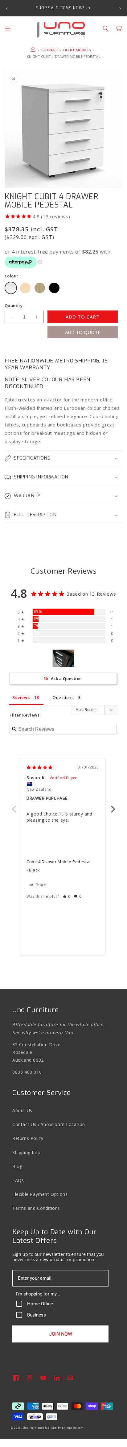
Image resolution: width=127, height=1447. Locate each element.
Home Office (40, 1304)
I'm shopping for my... (38, 1294)
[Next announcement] (120, 8)
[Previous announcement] (7, 8)
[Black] (54, 288)
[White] (11, 288)
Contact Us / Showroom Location (48, 1124)
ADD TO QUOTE (82, 332)
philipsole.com (73, 1427)
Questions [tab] (63, 697)
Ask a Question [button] (66, 678)
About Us (22, 1110)
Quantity (14, 305)
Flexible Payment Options (40, 1194)
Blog (17, 1166)
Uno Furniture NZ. (37, 1427)
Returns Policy (27, 1138)
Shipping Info (26, 1152)
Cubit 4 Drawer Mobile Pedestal (59, 861)
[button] (7, 28)
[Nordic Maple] (25, 288)
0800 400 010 (27, 1072)
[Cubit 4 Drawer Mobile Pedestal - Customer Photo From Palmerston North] (63, 658)
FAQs (18, 1180)
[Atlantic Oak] (40, 288)
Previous (14, 806)
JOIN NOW (60, 1334)
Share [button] (40, 885)
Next (113, 806)
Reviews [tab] (21, 697)
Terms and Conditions (36, 1208)
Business (36, 1315)
